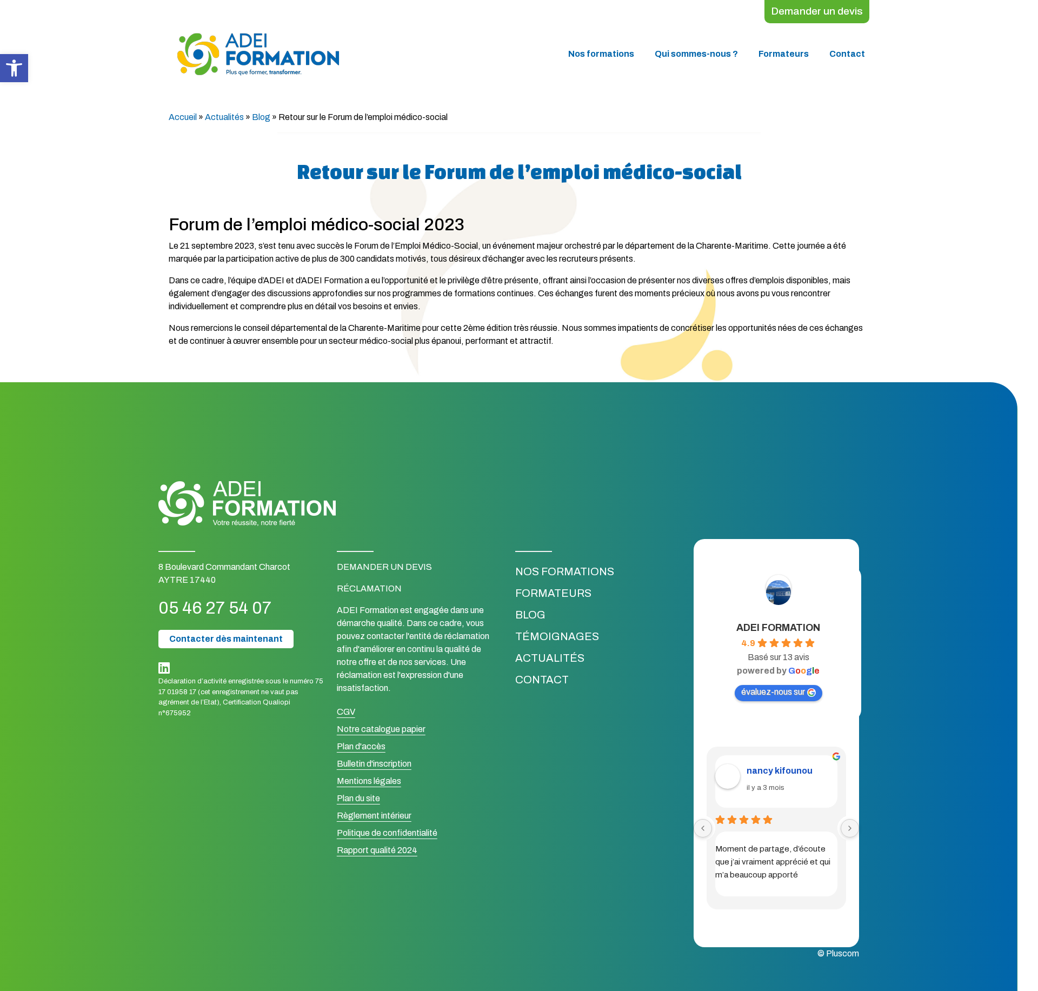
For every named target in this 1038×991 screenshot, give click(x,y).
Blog (261, 117)
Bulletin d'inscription (374, 763)
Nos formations (601, 53)
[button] (14, 68)
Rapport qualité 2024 (377, 850)
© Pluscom (838, 953)
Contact (847, 53)
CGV (346, 711)
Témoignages (557, 636)
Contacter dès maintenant (226, 638)
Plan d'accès (361, 746)
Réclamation (369, 588)
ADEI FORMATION (778, 627)
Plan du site (358, 798)
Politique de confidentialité (387, 832)
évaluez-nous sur (773, 691)
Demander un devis (817, 11)
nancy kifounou (780, 770)
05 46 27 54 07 (214, 607)
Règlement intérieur (374, 815)
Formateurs (783, 53)
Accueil (183, 117)
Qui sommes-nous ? (696, 53)
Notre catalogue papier (381, 729)
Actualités (224, 117)
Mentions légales (369, 781)
